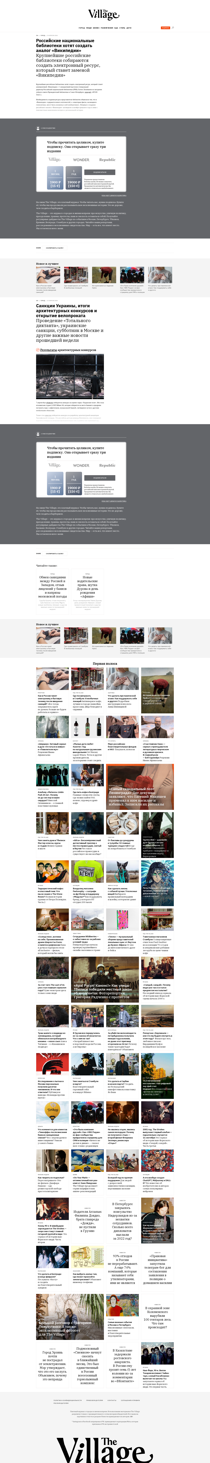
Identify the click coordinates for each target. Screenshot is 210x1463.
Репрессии (41, 1078)
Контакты (112, 1400)
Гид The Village (78, 693)
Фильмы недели (78, 837)
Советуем (111, 837)
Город (82, 28)
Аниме (145, 885)
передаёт (88, 92)
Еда (116, 28)
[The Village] (105, 15)
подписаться (99, 172)
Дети (128, 28)
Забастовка (77, 933)
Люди (89, 28)
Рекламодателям (61, 1403)
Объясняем (146, 692)
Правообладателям (94, 1400)
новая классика (43, 789)
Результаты (48, 350)
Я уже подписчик (48, 128)
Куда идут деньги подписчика (114, 195)
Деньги (40, 1126)
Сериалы (41, 741)
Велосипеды (112, 1030)
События (111, 1319)
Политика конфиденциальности (68, 1400)
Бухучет (75, 741)
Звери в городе (113, 885)
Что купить (112, 741)
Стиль (122, 28)
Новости (87, 1208)
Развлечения (107, 28)
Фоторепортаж (79, 982)
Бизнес (96, 28)
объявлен (49, 403)
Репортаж (41, 693)
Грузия (75, 1030)
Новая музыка (147, 837)
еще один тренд (148, 1078)
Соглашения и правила (130, 1400)
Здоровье (111, 693)
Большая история (115, 785)
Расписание (77, 1078)
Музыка (40, 885)
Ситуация (76, 885)
